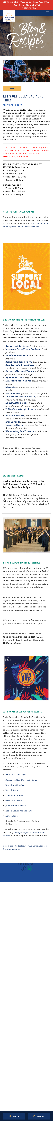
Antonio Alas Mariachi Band (21, 780)
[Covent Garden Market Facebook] (23, 870)
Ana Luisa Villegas (15, 775)
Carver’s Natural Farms (19, 371)
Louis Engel (12, 816)
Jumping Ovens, (14, 425)
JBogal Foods (12, 422)
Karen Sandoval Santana (19, 811)
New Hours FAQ (27, 8)
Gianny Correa (13, 800)
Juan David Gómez (15, 805)
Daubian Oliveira (15, 785)
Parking (41, 1116)
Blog (12, 88)
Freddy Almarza (14, 795)
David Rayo (11, 790)
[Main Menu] (47, 12)
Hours (16, 1116)
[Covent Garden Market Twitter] (29, 870)
